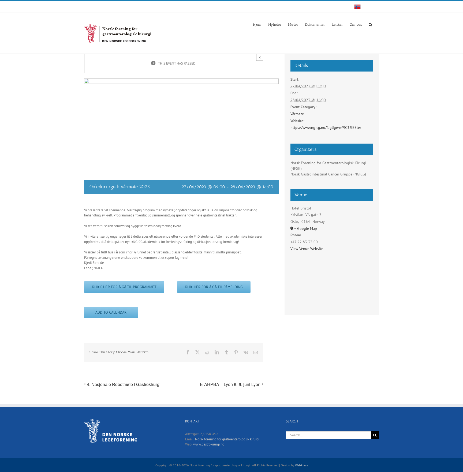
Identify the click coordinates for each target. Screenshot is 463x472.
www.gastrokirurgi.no (208, 444)
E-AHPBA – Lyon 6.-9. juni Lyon (230, 384)
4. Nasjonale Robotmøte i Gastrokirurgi (123, 384)
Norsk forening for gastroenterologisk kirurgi (227, 439)
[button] (370, 24)
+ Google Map (305, 228)
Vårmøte (297, 113)
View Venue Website (306, 248)
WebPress (301, 465)
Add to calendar (110, 312)
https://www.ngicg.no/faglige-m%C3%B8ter (325, 127)
